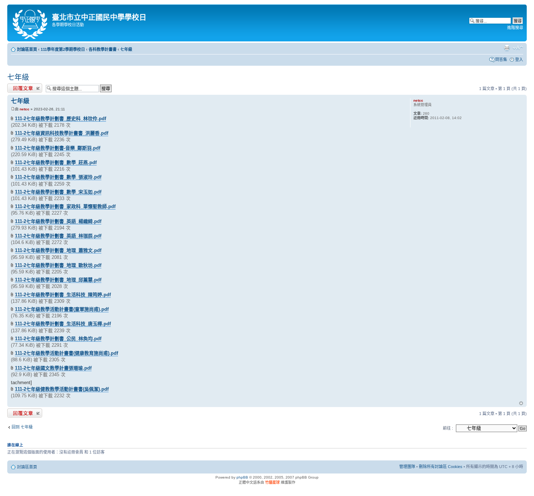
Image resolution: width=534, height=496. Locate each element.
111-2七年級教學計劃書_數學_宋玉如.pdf (58, 192)
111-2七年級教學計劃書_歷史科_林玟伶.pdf (60, 118)
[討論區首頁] (30, 23)
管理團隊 (407, 466)
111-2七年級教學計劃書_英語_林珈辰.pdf (58, 236)
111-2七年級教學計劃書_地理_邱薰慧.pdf (58, 279)
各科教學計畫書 (103, 49)
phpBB (242, 477)
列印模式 (507, 48)
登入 (519, 59)
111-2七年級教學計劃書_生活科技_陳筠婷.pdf (63, 294)
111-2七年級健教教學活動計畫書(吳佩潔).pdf (62, 389)
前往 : (448, 428)
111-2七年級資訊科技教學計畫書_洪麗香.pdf (61, 133)
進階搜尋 (515, 27)
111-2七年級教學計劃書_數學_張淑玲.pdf (58, 177)
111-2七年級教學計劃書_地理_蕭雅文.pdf (58, 250)
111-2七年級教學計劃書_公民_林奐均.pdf (58, 338)
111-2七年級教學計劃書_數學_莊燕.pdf (56, 162)
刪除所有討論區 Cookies (440, 466)
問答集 (501, 59)
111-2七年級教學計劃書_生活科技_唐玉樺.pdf (63, 323)
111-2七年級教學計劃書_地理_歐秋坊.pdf (58, 265)
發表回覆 (15, 87)
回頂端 (521, 403)
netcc (24, 109)
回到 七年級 (22, 427)
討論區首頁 (27, 49)
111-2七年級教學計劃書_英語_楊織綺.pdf (58, 221)
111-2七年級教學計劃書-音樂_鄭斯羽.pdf (57, 148)
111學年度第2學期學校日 (63, 49)
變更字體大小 (518, 48)
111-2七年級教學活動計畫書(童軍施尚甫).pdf (62, 309)
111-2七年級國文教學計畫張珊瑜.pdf (53, 368)
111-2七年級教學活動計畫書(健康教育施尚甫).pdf (66, 353)
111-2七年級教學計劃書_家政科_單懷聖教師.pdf (65, 206)
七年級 (126, 49)
